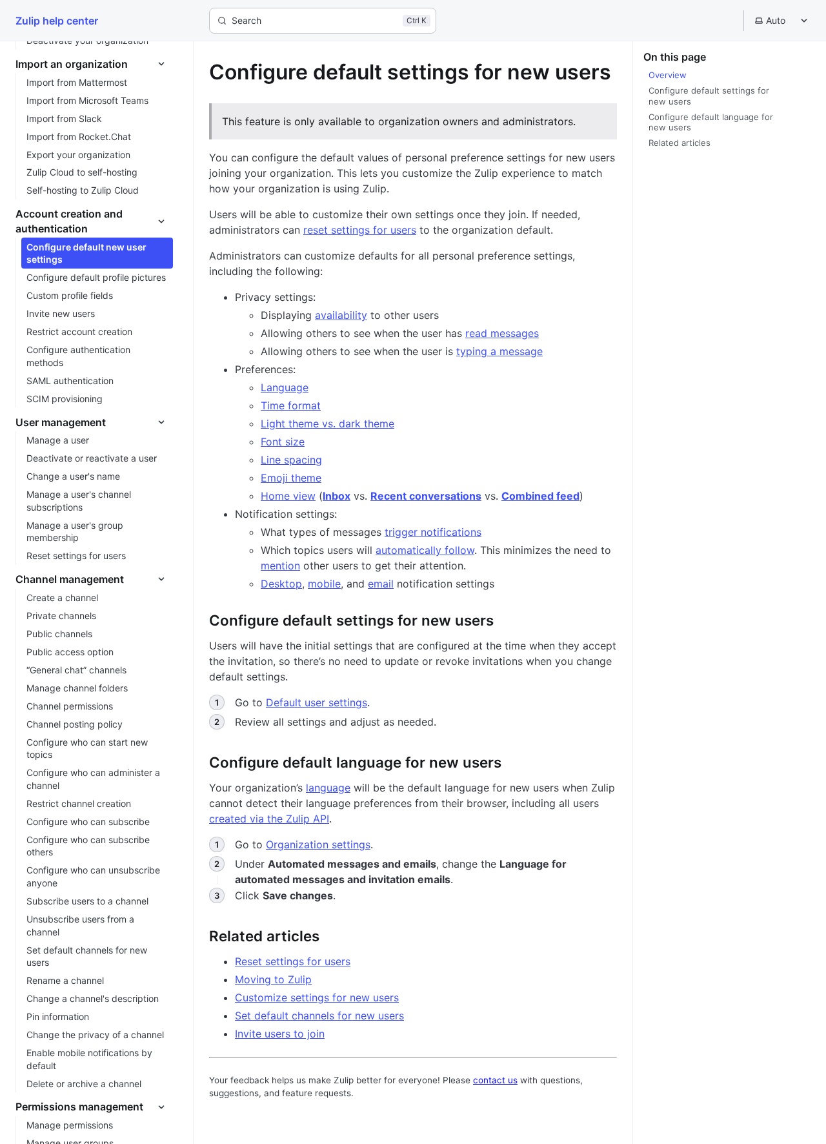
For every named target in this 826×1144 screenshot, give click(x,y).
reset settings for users (359, 229)
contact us (495, 1080)
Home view (288, 495)
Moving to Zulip (273, 979)
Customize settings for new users (317, 997)
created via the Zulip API (269, 818)
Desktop (281, 583)
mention (280, 565)
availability (341, 315)
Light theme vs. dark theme (327, 423)
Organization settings (318, 844)
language (328, 787)
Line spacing (291, 459)
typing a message (499, 351)
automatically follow (425, 550)
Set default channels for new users (319, 1015)
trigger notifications (433, 532)
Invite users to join (280, 1033)
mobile (324, 583)
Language (284, 387)
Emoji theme (291, 477)
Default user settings (316, 702)
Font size (283, 441)
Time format (291, 405)
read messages (502, 333)
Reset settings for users (292, 961)
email (381, 583)
